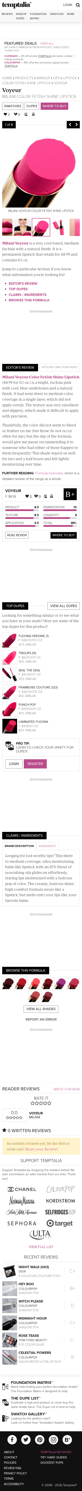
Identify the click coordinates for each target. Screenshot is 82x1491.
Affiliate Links (51, 367)
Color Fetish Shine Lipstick (26, 83)
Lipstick (70, 78)
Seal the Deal (29, 670)
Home (7, 78)
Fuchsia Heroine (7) (34, 636)
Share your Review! (41, 1149)
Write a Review (67, 1089)
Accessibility (14, 1484)
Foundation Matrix (38, 16)
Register (35, 764)
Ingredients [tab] (47, 846)
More (70, 14)
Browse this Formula (29, 300)
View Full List (41, 1247)
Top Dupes (18, 289)
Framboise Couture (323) (38, 687)
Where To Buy (63, 535)
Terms (9, 1479)
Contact (10, 1457)
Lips (56, 78)
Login (67, 5)
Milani (9, 96)
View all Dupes (63, 606)
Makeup (43, 78)
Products (24, 78)
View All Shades (41, 1009)
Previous (70, 124)
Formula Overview (49, 473)
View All (47, 43)
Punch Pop (27, 705)
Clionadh (11, 56)
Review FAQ (12, 1468)
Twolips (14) (27, 653)
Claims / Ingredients (28, 295)
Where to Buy (54, 106)
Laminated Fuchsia (33, 722)
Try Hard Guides (53, 1457)
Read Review (17, 535)
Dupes (31, 106)
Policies (10, 1463)
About (9, 1452)
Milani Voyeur (15, 243)
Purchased (70, 367)
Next (76, 124)
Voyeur (11, 90)
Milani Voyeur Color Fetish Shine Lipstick (40, 376)
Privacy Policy (15, 1473)
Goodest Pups (51, 1463)
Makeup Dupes (21, 16)
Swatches (57, 14)
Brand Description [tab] (19, 846)
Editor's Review (23, 283)
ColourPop (12, 62)
